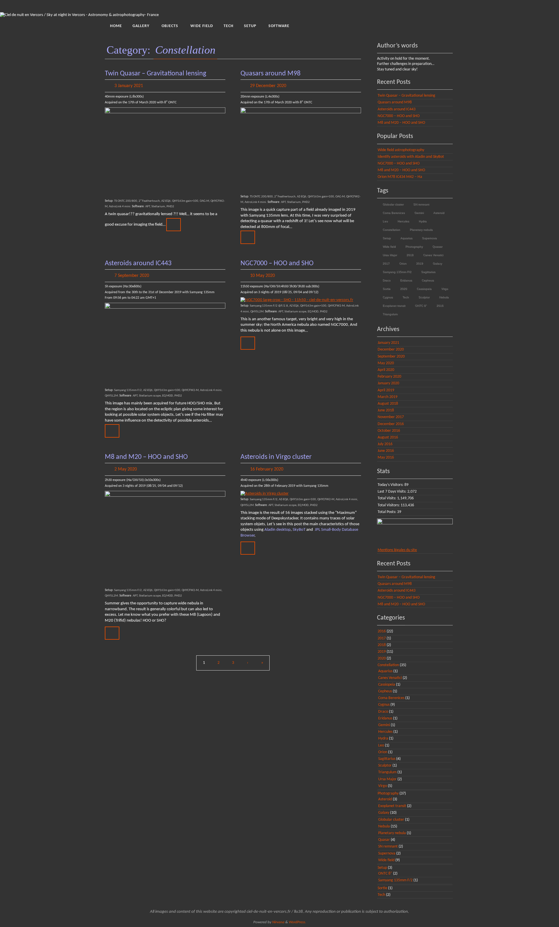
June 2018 (386, 410)
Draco (386, 280)
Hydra (423, 221)
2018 (409, 254)
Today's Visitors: (391, 485)
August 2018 (388, 403)
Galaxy (437, 263)
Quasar (437, 246)
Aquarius (406, 238)
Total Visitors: (389, 505)
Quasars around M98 (270, 73)
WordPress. (297, 922)
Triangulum (390, 314)
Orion (402, 263)
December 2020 (391, 349)
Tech (405, 297)
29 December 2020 (268, 86)
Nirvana (278, 922)
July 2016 (385, 444)
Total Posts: (387, 512)
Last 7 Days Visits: (392, 491)
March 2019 (387, 397)
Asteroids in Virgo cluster (276, 457)
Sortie (386, 288)
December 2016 (391, 424)
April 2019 (386, 390)
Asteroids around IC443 (138, 263)
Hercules (403, 221)
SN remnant (421, 204)
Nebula (444, 297)
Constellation (391, 229)
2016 (439, 305)
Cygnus (388, 297)
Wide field (389, 246)
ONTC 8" (421, 305)
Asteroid (438, 212)
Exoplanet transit (394, 305)
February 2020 (389, 376)
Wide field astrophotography (401, 150)
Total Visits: (387, 498)
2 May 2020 (125, 469)
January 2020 (388, 383)
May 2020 (386, 363)
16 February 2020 (266, 469)
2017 (386, 263)
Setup (387, 238)
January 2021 (388, 343)
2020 (403, 288)
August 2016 (388, 437)
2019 (419, 263)
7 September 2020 (131, 275)
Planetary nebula (421, 229)
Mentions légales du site (397, 550)
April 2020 (386, 370)
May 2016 (386, 457)
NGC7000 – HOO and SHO (277, 263)
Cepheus (428, 280)
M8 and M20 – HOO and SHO (146, 457)
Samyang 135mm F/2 (397, 271)
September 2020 (391, 356)
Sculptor (423, 297)
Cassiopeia (424, 288)
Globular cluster (393, 204)
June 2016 (386, 451)
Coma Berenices (394, 212)
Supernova (429, 238)
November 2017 (391, 417)
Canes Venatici (433, 254)
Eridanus (406, 280)
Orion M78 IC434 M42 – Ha (400, 177)
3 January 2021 (128, 86)
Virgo (444, 288)
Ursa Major (390, 254)
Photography (414, 246)
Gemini (419, 212)
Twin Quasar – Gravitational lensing (155, 73)
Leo (385, 221)
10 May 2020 (262, 275)
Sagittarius (428, 271)
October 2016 (389, 431)
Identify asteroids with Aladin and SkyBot (411, 157)
